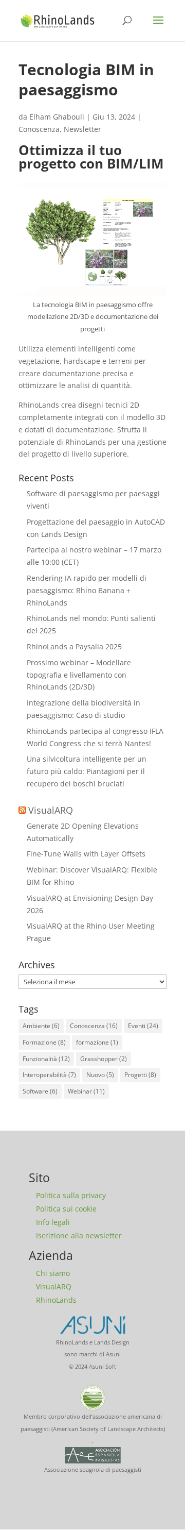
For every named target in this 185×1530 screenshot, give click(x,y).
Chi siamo (53, 1273)
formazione (97, 1042)
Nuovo (100, 1074)
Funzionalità (46, 1058)
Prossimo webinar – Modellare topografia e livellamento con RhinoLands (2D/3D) (79, 675)
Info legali (53, 1222)
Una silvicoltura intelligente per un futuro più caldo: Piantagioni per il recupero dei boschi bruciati (86, 771)
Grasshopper (103, 1058)
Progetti (140, 1074)
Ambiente (41, 1025)
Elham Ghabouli (56, 117)
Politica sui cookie (66, 1209)
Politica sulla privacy (71, 1195)
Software (40, 1091)
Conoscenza (39, 129)
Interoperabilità (49, 1074)
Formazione (44, 1042)
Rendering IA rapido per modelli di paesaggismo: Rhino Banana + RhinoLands (86, 590)
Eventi (143, 1025)
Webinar (86, 1091)
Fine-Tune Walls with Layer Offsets (86, 854)
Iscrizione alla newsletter (79, 1235)
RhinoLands (56, 1300)
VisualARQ (50, 810)
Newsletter (82, 129)
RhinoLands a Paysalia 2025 (74, 646)
